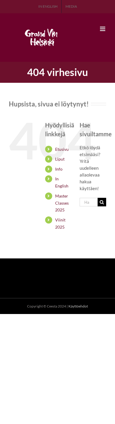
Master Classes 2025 (62, 203)
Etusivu (62, 149)
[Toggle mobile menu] (103, 29)
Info (59, 168)
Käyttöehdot (78, 306)
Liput (60, 158)
